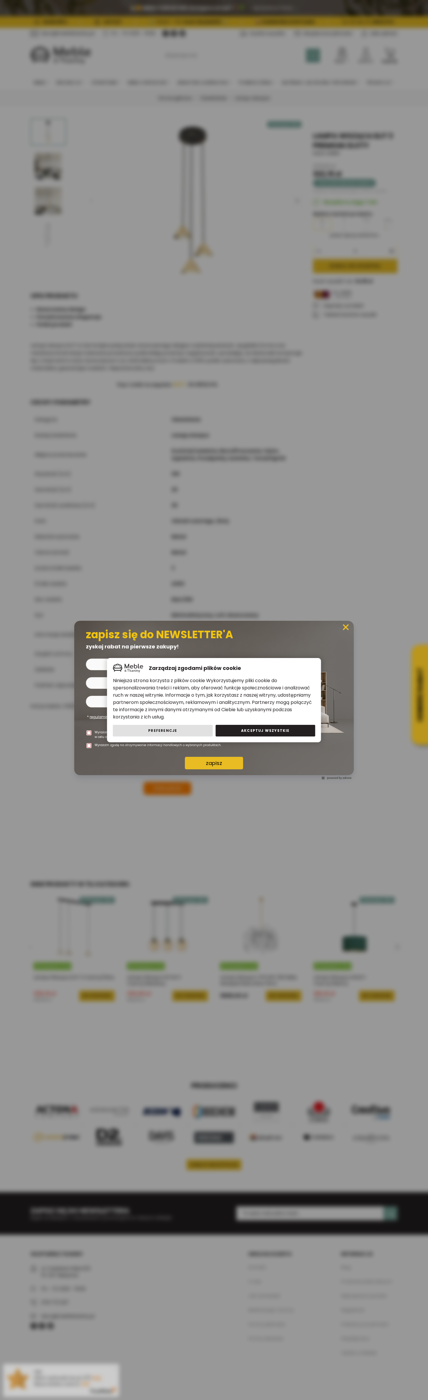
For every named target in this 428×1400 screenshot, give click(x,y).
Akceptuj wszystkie (265, 730)
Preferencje (162, 730)
